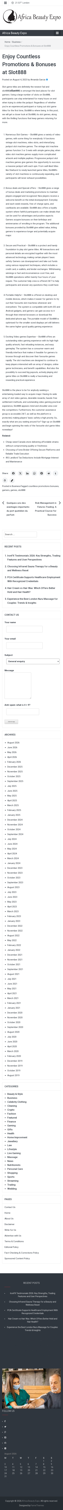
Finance (11, 1121)
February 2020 (14, 1056)
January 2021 (13, 1008)
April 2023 (12, 906)
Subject (9, 655)
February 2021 (14, 1003)
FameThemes (37, 1505)
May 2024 (12, 848)
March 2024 (13, 858)
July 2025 (11, 786)
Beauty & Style (15, 1094)
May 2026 (12, 752)
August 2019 (13, 1075)
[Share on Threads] (5, 480)
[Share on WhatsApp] (34, 473)
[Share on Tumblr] (55, 473)
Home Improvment (17, 1137)
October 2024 (13, 829)
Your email (10, 638)
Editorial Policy (11, 1247)
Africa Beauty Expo (14, 33)
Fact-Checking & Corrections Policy (22, 1252)
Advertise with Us (13, 1235)
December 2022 (14, 926)
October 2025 (13, 776)
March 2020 (13, 1051)
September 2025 (15, 781)
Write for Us (10, 1230)
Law (9, 1145)
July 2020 (11, 1037)
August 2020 (13, 1032)
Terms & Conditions (14, 1241)
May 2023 (12, 901)
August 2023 (13, 887)
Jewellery (12, 1141)
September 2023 (15, 882)
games (14, 490)
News (10, 1161)
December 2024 (14, 819)
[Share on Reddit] (48, 473)
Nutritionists (14, 1165)
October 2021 (13, 964)
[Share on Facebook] (13, 473)
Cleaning (12, 1105)
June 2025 (12, 791)
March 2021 (13, 998)
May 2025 (12, 795)
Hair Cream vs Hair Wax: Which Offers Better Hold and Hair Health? (32, 1320)
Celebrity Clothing (17, 1102)
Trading (11, 1184)
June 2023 (12, 897)
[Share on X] (20, 473)
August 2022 (13, 935)
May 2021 (12, 988)
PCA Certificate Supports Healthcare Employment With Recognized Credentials (32, 1311)
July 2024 (11, 839)
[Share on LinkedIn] (27, 473)
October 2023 (13, 877)
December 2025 (14, 766)
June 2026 (12, 747)
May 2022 (12, 940)
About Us (9, 1218)
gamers (6, 490)
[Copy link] (12, 480)
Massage (12, 1157)
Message (9, 670)
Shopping (12, 1173)
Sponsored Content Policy (17, 1258)
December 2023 (14, 868)
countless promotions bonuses (43, 486)
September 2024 (15, 834)
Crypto (11, 1109)
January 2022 (13, 950)
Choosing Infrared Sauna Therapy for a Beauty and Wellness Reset (32, 1303)
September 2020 (15, 1027)
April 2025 (12, 800)
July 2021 (11, 979)
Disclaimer (10, 1224)
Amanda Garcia (37, 79)
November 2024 (15, 824)
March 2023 (13, 911)
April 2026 (12, 757)
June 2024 (12, 844)
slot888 (21, 490)
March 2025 (13, 805)
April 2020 (12, 1046)
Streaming (12, 1180)
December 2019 (14, 1061)
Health (10, 1133)
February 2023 (14, 916)
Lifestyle (12, 1149)
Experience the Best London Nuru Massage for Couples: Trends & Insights (32, 1328)
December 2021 (14, 955)
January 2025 (13, 815)
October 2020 (13, 1022)
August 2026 (13, 742)
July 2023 (11, 892)
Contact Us (10, 1207)
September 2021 (15, 969)
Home (7, 42)
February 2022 (14, 945)
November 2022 (15, 930)
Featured (12, 1117)
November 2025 (15, 771)
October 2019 (13, 1070)
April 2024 (12, 853)
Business (16, 42)
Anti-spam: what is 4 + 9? (17, 705)
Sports (11, 1176)
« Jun (6, 1482)
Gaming (11, 1125)
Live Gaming (14, 1153)
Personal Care (15, 1169)
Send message (11, 721)
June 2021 (12, 983)
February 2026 (14, 762)
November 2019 (15, 1065)
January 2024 (13, 863)
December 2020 (14, 1012)
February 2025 (14, 810)
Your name (10, 622)
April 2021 (12, 993)
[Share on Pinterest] (41, 473)
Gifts (10, 1129)
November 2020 (15, 1017)
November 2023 (15, 873)
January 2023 (13, 921)
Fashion (11, 1113)
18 (13, 1470)
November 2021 (15, 959)
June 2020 (12, 1041)
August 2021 (13, 974)
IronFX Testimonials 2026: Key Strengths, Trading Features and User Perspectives (32, 1295)
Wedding (12, 1188)
